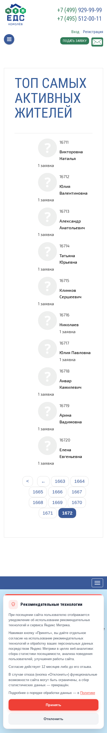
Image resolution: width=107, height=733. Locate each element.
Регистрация (93, 31)
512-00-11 (79, 18)
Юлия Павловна (75, 352)
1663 (60, 481)
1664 (79, 481)
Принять (53, 705)
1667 (77, 491)
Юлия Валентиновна (73, 189)
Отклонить (53, 719)
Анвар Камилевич (70, 384)
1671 (48, 513)
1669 (57, 502)
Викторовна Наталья (71, 155)
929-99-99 (79, 10)
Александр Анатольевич (72, 224)
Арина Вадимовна (70, 418)
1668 (38, 502)
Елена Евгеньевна (70, 453)
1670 (77, 502)
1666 (57, 491)
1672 (67, 513)
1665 (38, 491)
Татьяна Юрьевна (68, 259)
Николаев (69, 324)
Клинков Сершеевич (70, 293)
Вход (75, 31)
